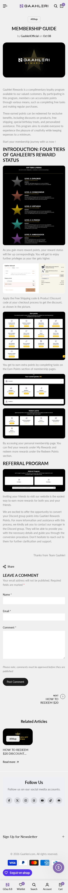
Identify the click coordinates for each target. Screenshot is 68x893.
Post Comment (15, 681)
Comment (9, 627)
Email (7, 611)
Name (7, 594)
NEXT (55, 695)
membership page (45, 443)
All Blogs (34, 19)
